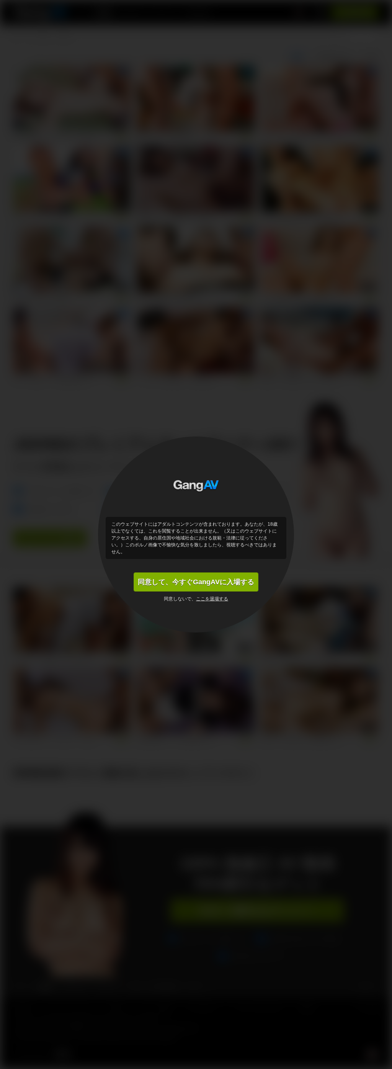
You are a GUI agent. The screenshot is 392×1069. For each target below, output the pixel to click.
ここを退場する (212, 599)
